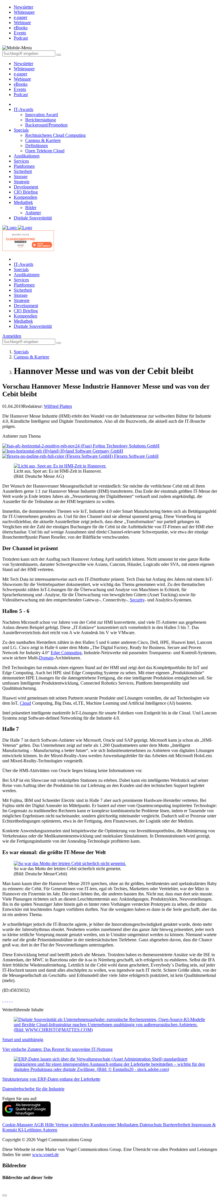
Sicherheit (23, 171)
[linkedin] (9, 1000)
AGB (39, 1124)
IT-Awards (23, 109)
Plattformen (24, 166)
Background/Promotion (46, 124)
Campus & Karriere (43, 140)
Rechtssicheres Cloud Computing (55, 135)
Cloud (25, 703)
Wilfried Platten (58, 406)
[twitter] (5, 1000)
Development (26, 186)
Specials (21, 130)
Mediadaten (128, 1124)
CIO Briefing (26, 192)
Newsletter (23, 63)
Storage (21, 176)
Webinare (22, 79)
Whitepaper (24, 68)
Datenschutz (151, 1124)
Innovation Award (41, 114)
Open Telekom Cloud (44, 150)
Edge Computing (66, 652)
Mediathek (23, 202)
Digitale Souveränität (33, 217)
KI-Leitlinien (30, 1129)
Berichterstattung (40, 119)
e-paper (20, 73)
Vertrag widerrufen (73, 1124)
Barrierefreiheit (177, 1124)
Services (21, 161)
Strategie (22, 181)
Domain (46, 657)
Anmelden (11, 336)
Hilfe (50, 1124)
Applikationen (27, 155)
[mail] (12, 1000)
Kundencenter (104, 1124)
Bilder (30, 207)
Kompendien (25, 197)
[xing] (7, 1000)
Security (137, 599)
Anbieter (33, 212)
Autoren (49, 1129)
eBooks (21, 84)
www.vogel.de (45, 1154)
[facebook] (2, 1000)
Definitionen (36, 145)
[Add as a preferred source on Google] (26, 1115)
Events (20, 89)
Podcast (21, 94)
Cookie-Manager (18, 1124)
